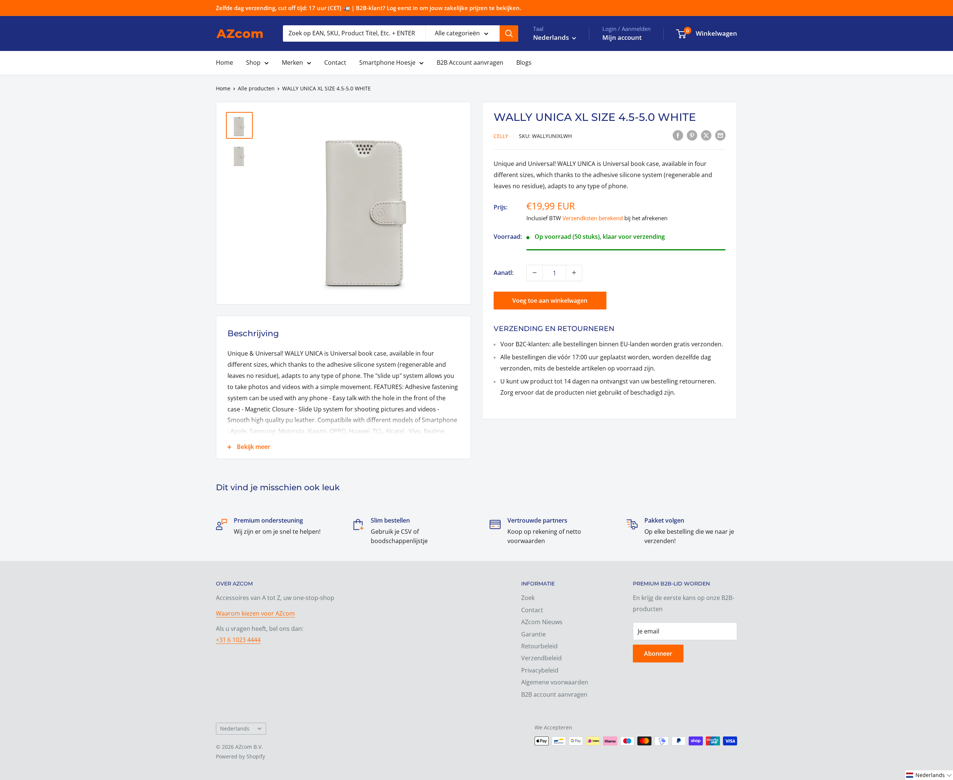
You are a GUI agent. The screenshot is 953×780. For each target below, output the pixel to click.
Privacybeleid (539, 670)
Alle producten (256, 88)
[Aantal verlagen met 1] (534, 272)
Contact (335, 62)
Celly (501, 135)
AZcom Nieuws (541, 622)
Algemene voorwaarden (554, 682)
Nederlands (234, 728)
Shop (253, 62)
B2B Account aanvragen (470, 62)
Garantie (533, 634)
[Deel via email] (720, 135)
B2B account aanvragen (554, 694)
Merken (292, 62)
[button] (929, 775)
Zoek (528, 598)
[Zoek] (509, 33)
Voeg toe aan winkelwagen (549, 300)
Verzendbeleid (541, 658)
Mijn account (622, 37)
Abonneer (658, 653)
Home (224, 62)
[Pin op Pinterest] (692, 135)
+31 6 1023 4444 (238, 640)
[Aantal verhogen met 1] (574, 272)
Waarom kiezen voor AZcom (255, 613)
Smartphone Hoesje (387, 62)
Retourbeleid (539, 646)
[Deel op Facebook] (678, 135)
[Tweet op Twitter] (706, 135)
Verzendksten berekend (592, 218)
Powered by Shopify (240, 756)
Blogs (524, 62)
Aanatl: (503, 273)
